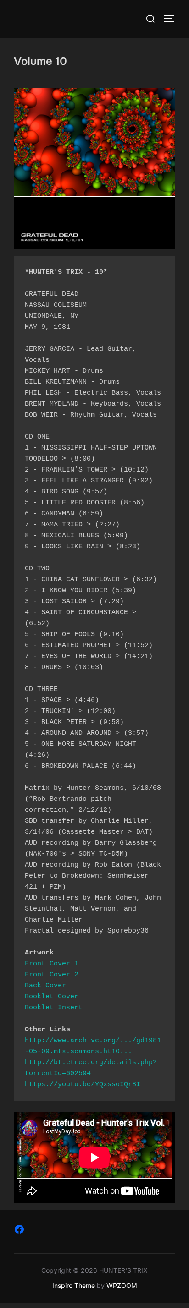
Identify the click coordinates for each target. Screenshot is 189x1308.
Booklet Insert (54, 1008)
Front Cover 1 (51, 964)
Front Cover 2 (51, 975)
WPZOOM (121, 1285)
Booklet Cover (51, 997)
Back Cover (45, 986)
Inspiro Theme (73, 1285)
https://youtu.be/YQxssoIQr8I (82, 1084)
